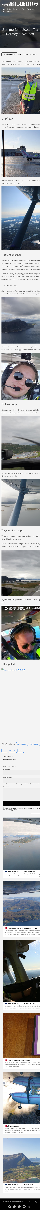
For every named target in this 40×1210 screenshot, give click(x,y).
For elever (16, 9)
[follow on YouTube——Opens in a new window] (20, 1206)
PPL (4, 751)
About (3, 11)
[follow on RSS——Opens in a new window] (29, 1206)
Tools (23, 9)
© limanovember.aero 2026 (14, 1202)
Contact (9, 11)
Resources (30, 9)
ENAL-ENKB (34, 744)
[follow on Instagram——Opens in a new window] (15, 1206)
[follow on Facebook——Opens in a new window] (10, 1206)
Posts (3, 9)
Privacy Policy (33, 1202)
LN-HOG (12, 751)
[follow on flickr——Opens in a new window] (25, 1206)
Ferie (20, 751)
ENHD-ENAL (21, 744)
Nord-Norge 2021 (9, 54)
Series (9, 9)
